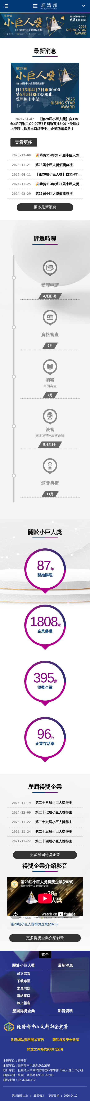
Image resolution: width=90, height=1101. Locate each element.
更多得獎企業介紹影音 (45, 938)
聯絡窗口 (23, 995)
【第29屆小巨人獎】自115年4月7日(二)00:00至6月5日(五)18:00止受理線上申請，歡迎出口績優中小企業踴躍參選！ (45, 123)
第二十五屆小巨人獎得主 (42, 831)
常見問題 (23, 988)
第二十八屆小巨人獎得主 (42, 802)
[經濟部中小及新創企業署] (45, 6)
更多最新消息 (45, 207)
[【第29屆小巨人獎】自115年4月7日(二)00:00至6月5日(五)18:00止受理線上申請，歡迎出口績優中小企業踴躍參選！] (45, 88)
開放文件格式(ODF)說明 (45, 1049)
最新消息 (65, 965)
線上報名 (23, 1003)
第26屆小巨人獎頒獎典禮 (42, 193)
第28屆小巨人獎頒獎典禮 (42, 165)
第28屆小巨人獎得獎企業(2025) (34, 924)
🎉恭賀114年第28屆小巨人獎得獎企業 (47, 155)
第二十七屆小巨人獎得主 (42, 812)
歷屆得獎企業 (23, 1011)
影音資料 (65, 1011)
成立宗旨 (23, 973)
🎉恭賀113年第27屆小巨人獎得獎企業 (47, 184)
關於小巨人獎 (23, 965)
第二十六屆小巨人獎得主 (42, 822)
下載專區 (23, 981)
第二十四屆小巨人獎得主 (42, 841)
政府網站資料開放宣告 (27, 1039)
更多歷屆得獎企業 (45, 855)
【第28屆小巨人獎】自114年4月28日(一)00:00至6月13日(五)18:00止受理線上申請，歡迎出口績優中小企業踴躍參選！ (47, 174)
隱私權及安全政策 (66, 1039)
